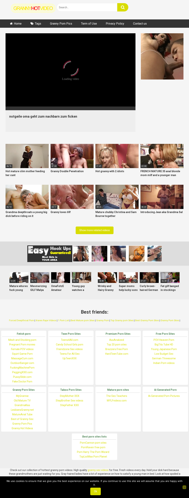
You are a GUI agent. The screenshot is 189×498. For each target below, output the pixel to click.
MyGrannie (22, 395)
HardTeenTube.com (116, 353)
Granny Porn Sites (170, 320)
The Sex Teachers (116, 395)
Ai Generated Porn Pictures (164, 395)
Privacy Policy (115, 23)
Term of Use (89, 23)
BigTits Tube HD (164, 344)
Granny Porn (102, 320)
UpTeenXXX (70, 358)
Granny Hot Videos (22, 428)
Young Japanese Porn (164, 349)
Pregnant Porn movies (22, 344)
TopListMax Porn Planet (93, 456)
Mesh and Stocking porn (22, 339)
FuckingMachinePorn (22, 367)
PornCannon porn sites (93, 442)
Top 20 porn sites (117, 344)
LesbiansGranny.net (22, 409)
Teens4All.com (69, 339)
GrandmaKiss (22, 405)
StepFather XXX (69, 405)
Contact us (140, 23)
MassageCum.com (22, 358)
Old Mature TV (22, 400)
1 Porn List (63, 320)
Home (18, 23)
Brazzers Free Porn (116, 349)
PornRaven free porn (93, 447)
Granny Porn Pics (61, 23)
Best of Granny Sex (22, 419)
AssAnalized (116, 339)
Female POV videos (22, 349)
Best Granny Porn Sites (147, 320)
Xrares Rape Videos (46, 320)
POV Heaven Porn (164, 339)
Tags (38, 23)
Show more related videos (94, 230)
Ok (95, 491)
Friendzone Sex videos (69, 349)
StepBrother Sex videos (69, 400)
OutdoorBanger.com (22, 363)
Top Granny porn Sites (122, 320)
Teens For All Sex (70, 353)
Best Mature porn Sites (82, 320)
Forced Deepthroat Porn (21, 320)
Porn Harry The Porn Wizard (93, 451)
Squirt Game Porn (22, 353)
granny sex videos (98, 470)
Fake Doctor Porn (22, 381)
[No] (184, 487)
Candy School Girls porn (69, 344)
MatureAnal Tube (22, 414)
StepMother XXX (69, 395)
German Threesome (164, 358)
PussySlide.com (22, 376)
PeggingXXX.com (22, 372)
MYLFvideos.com (117, 400)
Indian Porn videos (164, 363)
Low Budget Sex (163, 353)
